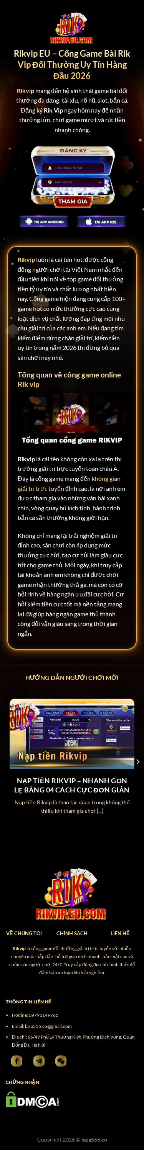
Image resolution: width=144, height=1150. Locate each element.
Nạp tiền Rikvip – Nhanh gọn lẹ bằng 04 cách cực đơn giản (71, 785)
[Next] (137, 762)
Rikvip (26, 259)
